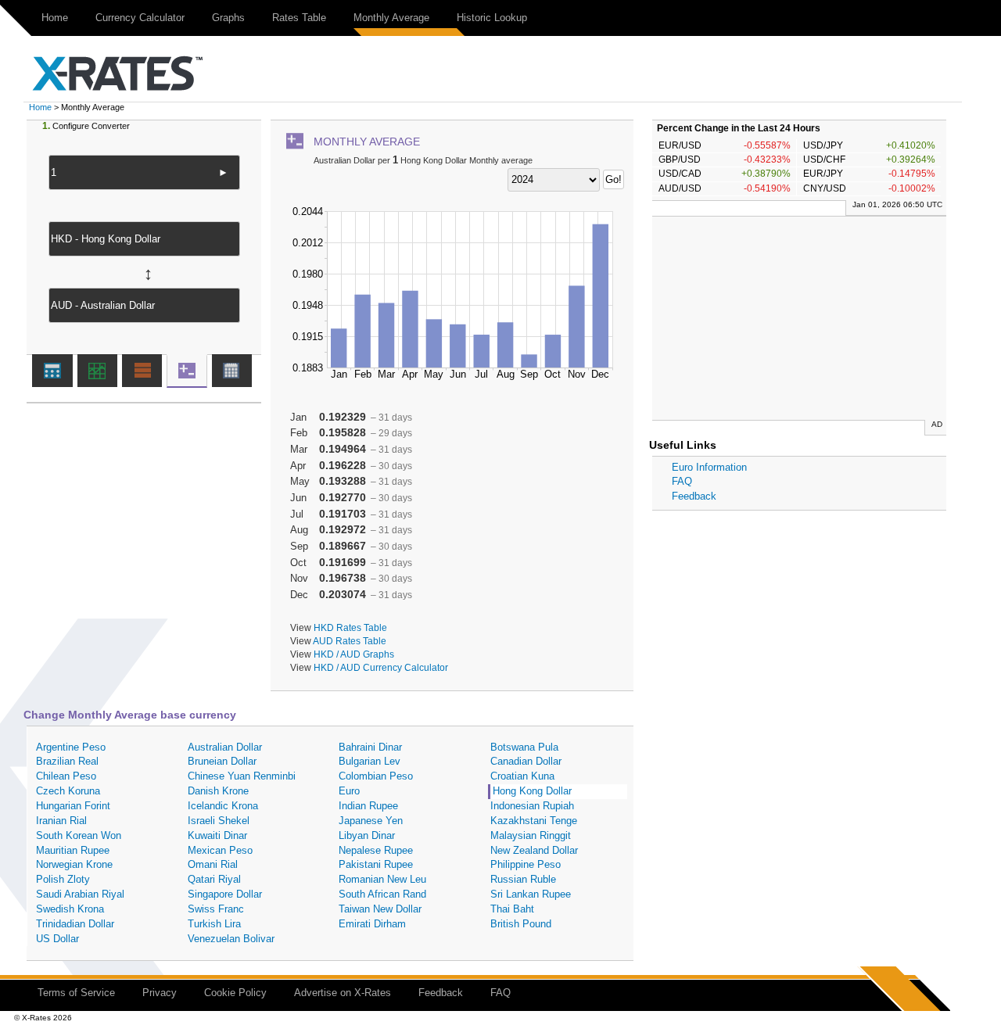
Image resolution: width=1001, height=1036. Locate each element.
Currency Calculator (140, 17)
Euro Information (709, 467)
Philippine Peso (525, 864)
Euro (349, 791)
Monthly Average (391, 17)
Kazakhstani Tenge (533, 820)
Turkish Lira (214, 924)
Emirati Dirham (372, 924)
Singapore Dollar (225, 894)
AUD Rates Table (349, 641)
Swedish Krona (70, 909)
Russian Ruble (523, 879)
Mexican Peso (220, 850)
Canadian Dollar (525, 761)
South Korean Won (78, 835)
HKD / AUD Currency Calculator (381, 667)
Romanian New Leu (382, 879)
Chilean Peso (66, 776)
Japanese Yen (371, 820)
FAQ (682, 481)
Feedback (694, 496)
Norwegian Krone (74, 864)
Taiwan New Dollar (380, 909)
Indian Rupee (368, 806)
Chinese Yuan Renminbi (242, 776)
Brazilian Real (67, 761)
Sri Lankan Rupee (530, 894)
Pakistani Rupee (376, 864)
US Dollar (57, 939)
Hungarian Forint (73, 806)
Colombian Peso (376, 776)
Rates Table (299, 17)
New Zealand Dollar (534, 850)
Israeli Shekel (218, 820)
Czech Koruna (68, 791)
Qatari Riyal (214, 879)
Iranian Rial (61, 820)
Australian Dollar (225, 747)
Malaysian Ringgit (530, 835)
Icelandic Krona (223, 806)
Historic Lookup (492, 17)
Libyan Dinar (367, 835)
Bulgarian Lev (369, 761)
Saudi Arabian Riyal (80, 894)
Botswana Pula (524, 747)
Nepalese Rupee (376, 850)
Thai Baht (512, 909)
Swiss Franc (216, 909)
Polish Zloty (63, 879)
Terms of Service (76, 992)
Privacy (159, 992)
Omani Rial (213, 864)
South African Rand (382, 894)
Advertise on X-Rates (342, 992)
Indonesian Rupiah (532, 806)
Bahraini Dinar (370, 747)
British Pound (520, 924)
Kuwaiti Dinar (217, 835)
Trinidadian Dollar (75, 924)
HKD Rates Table (350, 627)
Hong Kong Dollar (532, 791)
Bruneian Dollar (222, 761)
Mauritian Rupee (72, 850)
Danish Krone (218, 791)
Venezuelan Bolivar (231, 939)
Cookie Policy (235, 992)
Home (54, 17)
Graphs (228, 17)
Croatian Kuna (522, 776)
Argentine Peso (71, 747)
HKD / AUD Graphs (354, 654)
